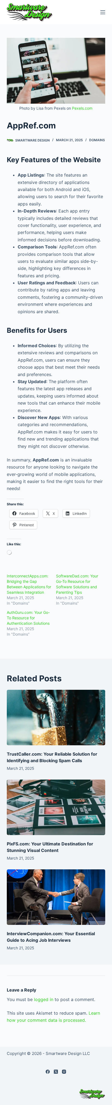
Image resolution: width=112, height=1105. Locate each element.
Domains (97, 140)
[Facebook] (48, 1072)
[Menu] (102, 12)
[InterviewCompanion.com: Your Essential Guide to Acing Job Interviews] (56, 897)
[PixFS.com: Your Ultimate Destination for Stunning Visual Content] (56, 807)
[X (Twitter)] (56, 1072)
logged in (43, 999)
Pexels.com (82, 108)
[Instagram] (64, 1072)
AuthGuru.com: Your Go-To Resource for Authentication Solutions (28, 618)
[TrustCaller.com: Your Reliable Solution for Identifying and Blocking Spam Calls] (56, 717)
